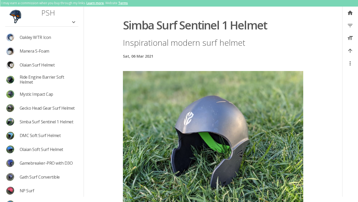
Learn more (95, 3)
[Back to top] (350, 50)
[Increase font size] (350, 38)
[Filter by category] (350, 25)
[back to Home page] (15, 16)
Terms (123, 3)
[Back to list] (350, 13)
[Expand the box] (73, 22)
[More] (350, 63)
